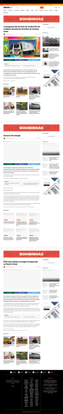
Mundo (37, 381)
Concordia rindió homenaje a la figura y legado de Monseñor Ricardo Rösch (21, 238)
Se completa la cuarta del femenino (29, 65)
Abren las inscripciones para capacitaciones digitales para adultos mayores (8, 112)
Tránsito (36, 402)
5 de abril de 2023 (17, 34)
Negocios (36, 385)
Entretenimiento (32, 389)
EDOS (31, 382)
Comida (26, 395)
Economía (31, 380)
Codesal (26, 391)
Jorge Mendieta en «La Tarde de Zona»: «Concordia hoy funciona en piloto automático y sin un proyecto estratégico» (50, 381)
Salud (37, 398)
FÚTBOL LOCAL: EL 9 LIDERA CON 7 (49, 152)
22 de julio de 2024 (46, 45)
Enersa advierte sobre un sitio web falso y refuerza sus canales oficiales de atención (34, 112)
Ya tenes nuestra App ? (11, 4)
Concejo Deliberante (26, 397)
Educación (41, 10)
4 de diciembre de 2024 (53, 67)
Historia (31, 403)
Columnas (56, 10)
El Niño (31, 386)
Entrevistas (5, 12)
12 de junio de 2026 (19, 347)
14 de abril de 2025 (46, 154)
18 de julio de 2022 (52, 299)
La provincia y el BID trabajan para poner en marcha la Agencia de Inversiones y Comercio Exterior (50, 385)
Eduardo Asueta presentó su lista (49, 279)
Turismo (32, 10)
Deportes (26, 406)
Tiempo (36, 10)
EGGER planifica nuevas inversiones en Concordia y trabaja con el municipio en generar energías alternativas (54, 56)
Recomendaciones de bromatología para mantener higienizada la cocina (34, 223)
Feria (31, 398)
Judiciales (36, 380)
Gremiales (31, 402)
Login (56, 7)
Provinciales (37, 394)
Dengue (26, 405)
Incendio (31, 404)
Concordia (10, 10)
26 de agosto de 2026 (7, 224)
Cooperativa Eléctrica (26, 401)
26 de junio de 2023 (46, 280)
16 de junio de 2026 (6, 347)
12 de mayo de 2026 (6, 114)
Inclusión (31, 406)
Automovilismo (26, 382)
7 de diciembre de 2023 (53, 59)
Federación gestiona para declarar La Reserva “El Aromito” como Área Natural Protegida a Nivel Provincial (50, 391)
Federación (31, 396)
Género (31, 400)
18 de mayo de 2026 (32, 100)
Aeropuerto (26, 380)
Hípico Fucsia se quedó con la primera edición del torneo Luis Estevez (54, 172)
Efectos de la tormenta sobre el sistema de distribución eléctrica (53, 291)
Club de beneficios (19, 4)
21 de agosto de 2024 (52, 169)
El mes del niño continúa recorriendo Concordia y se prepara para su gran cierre (8, 238)
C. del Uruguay (16, 10)
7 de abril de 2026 (31, 114)
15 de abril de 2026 (19, 365)
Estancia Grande (31, 394)
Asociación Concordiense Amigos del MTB (12, 330)
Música (37, 382)
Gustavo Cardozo (10, 34)
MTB (26, 330)
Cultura (46, 10)
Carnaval (27, 10)
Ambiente (26, 381)
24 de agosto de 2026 (32, 225)
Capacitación (26, 387)
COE (26, 392)
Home (4, 132)
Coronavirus (26, 402)
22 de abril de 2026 (52, 161)
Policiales (51, 10)
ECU (31, 381)
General (22, 34)
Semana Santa (13, 80)
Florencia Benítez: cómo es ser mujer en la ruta (11, 65)
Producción (37, 393)
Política (36, 390)
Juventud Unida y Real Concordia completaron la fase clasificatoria (54, 296)
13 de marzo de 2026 (52, 51)
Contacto (15, 4)
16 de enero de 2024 (52, 293)
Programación (5, 4)
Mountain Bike (22, 330)
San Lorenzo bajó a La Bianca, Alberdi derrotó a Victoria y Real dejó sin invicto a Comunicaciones (50, 43)
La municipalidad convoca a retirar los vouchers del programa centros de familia (54, 49)
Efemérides (22, 10)
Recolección (8, 80)
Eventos (31, 395)
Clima (26, 390)
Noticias (5, 10)
